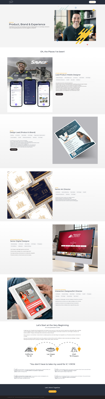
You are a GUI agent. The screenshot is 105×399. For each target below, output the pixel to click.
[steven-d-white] (11, 1)
